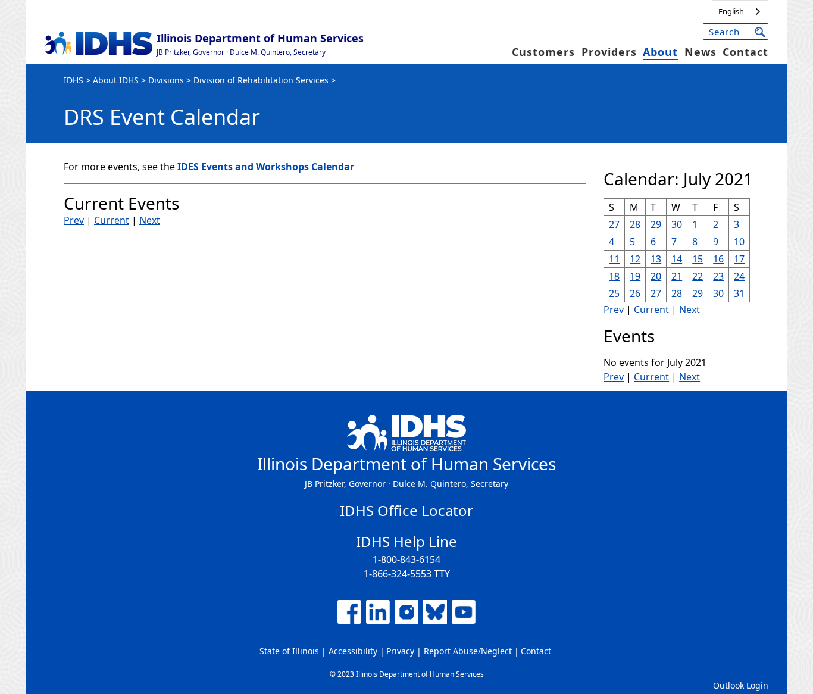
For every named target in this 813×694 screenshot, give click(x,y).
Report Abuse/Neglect (468, 651)
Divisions (166, 80)
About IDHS (116, 80)
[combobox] (740, 11)
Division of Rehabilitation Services (261, 80)
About (660, 52)
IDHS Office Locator (406, 510)
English (731, 11)
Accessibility (353, 651)
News (700, 52)
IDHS (73, 80)
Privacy (400, 651)
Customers (543, 52)
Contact (745, 52)
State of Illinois (289, 651)
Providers (609, 52)
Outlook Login (740, 685)
